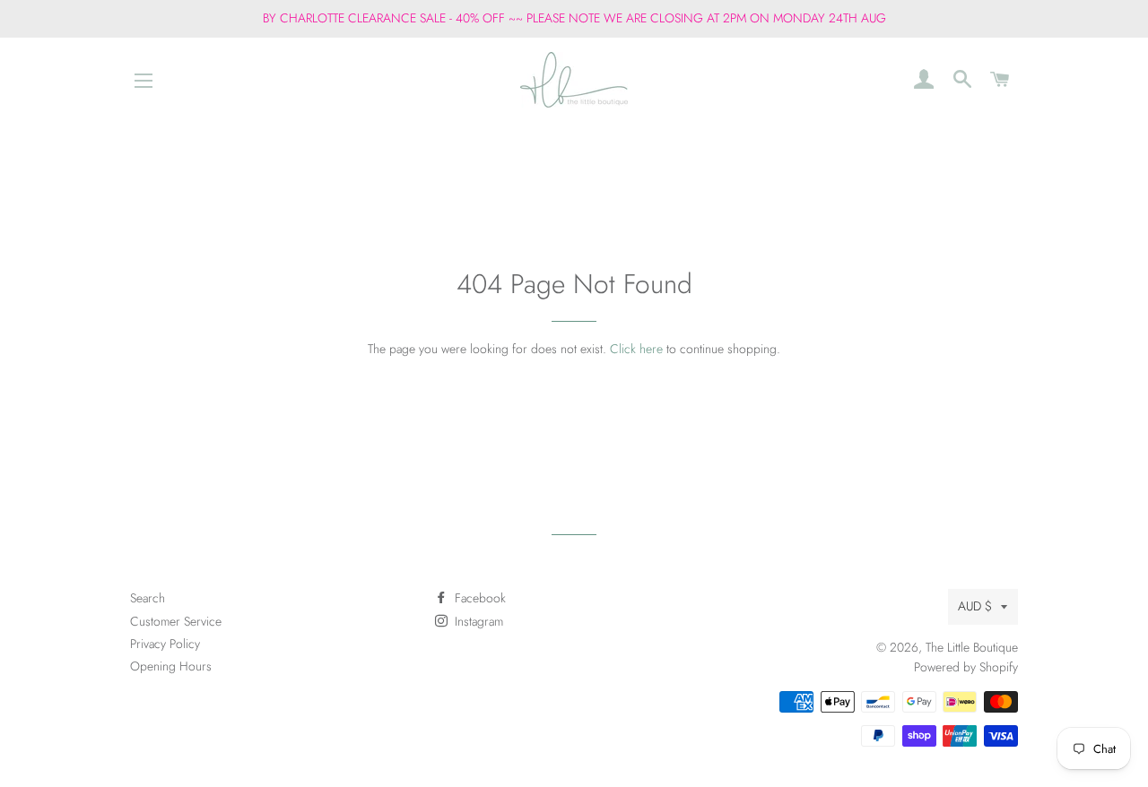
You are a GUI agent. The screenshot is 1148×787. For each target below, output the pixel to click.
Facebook (478, 598)
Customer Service (176, 621)
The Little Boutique (972, 647)
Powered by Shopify (966, 667)
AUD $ (975, 606)
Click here (636, 349)
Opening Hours (171, 666)
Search (147, 598)
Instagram (477, 621)
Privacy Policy (165, 644)
